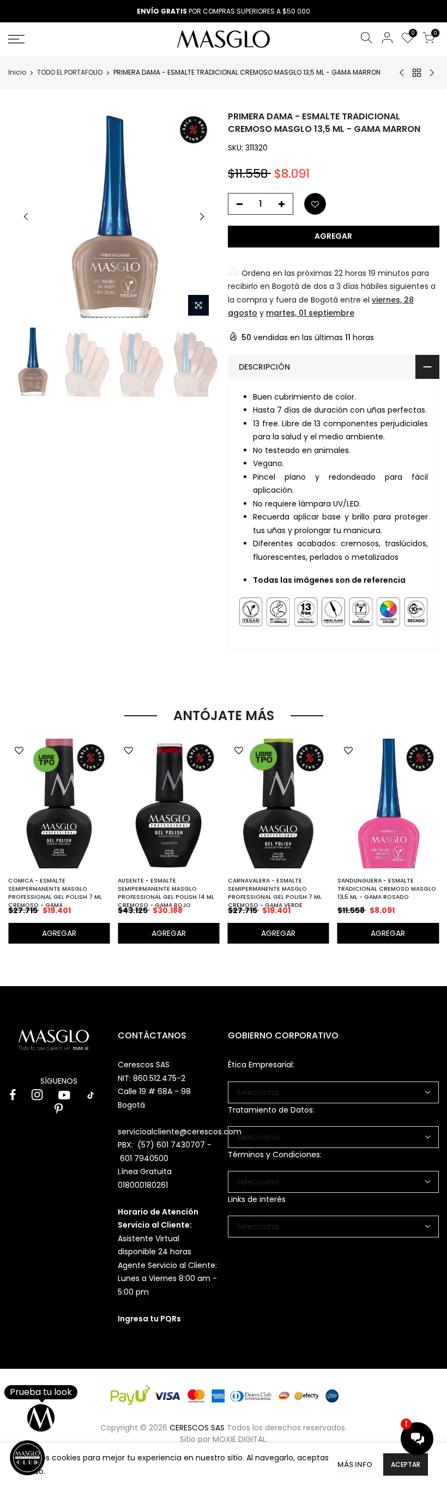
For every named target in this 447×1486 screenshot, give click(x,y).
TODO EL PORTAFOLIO (69, 72)
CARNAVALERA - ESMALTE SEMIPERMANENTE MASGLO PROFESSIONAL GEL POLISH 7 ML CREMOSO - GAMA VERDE (275, 893)
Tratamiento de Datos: (271, 1109)
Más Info (354, 1464)
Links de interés (257, 1199)
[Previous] (26, 216)
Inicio (17, 72)
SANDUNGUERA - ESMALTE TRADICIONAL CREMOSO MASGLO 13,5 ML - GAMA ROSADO (386, 889)
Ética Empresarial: (261, 1064)
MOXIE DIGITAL (239, 1439)
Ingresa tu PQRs (149, 1318)
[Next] (202, 216)
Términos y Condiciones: (275, 1154)
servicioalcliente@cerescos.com (179, 1131)
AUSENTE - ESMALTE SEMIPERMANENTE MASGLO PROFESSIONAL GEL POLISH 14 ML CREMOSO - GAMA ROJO (166, 893)
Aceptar (405, 1464)
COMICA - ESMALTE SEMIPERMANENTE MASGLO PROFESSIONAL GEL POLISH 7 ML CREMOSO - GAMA (55, 893)
